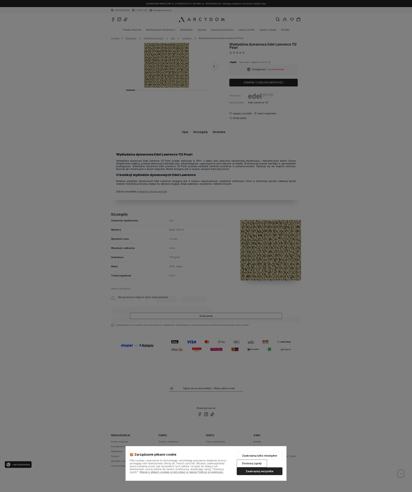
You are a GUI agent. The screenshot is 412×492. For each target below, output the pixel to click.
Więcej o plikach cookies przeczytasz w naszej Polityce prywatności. (182, 472)
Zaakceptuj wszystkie (259, 471)
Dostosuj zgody (252, 463)
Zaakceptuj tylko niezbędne (259, 455)
